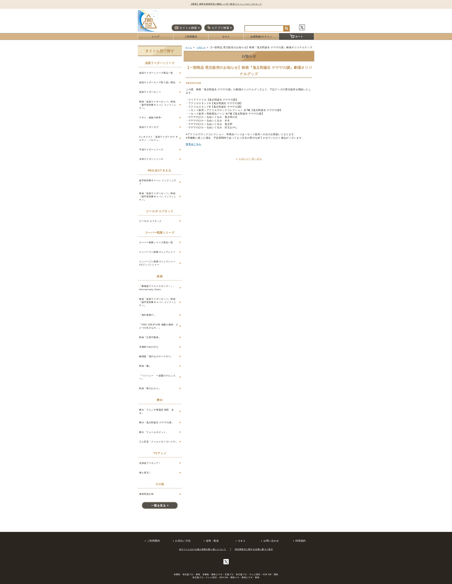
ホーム (188, 47)
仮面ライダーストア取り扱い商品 (157, 82)
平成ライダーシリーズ (151, 149)
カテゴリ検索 (220, 28)
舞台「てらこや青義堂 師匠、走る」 (156, 411)
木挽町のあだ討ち (149, 346)
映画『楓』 (145, 365)
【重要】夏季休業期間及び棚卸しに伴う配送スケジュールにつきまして (226, 4)
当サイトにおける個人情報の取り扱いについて (202, 549)
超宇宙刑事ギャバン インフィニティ (157, 182)
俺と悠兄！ (145, 472)
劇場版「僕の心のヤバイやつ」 (156, 356)
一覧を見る (158, 505)
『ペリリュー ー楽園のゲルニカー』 (157, 377)
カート (299, 36)
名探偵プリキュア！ (150, 463)
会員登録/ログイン (261, 36)
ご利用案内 (190, 36)
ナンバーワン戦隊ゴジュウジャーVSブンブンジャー (157, 263)
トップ (155, 36)
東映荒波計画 (146, 493)
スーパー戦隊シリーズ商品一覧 (156, 242)
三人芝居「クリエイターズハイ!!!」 (158, 441)
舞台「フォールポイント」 (153, 432)
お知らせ (201, 47)
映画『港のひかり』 (150, 388)
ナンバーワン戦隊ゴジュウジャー (157, 251)
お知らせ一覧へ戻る (250, 158)
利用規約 (300, 540)
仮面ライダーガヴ (149, 127)
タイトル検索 (188, 28)
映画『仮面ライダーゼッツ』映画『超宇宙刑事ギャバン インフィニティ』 (157, 104)
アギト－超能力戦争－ (151, 117)
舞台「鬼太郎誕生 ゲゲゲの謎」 (156, 422)
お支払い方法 (183, 540)
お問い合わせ (271, 540)
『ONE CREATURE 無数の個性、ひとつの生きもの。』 (158, 326)
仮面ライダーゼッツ (150, 91)
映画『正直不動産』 (150, 337)
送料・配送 (212, 540)
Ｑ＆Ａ (226, 36)
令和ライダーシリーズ (151, 159)
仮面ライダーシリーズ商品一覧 (156, 72)
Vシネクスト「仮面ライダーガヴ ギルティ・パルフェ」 (158, 138)
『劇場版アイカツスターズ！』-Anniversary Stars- (156, 288)
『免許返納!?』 (147, 314)
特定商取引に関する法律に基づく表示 (254, 549)
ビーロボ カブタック (150, 221)
